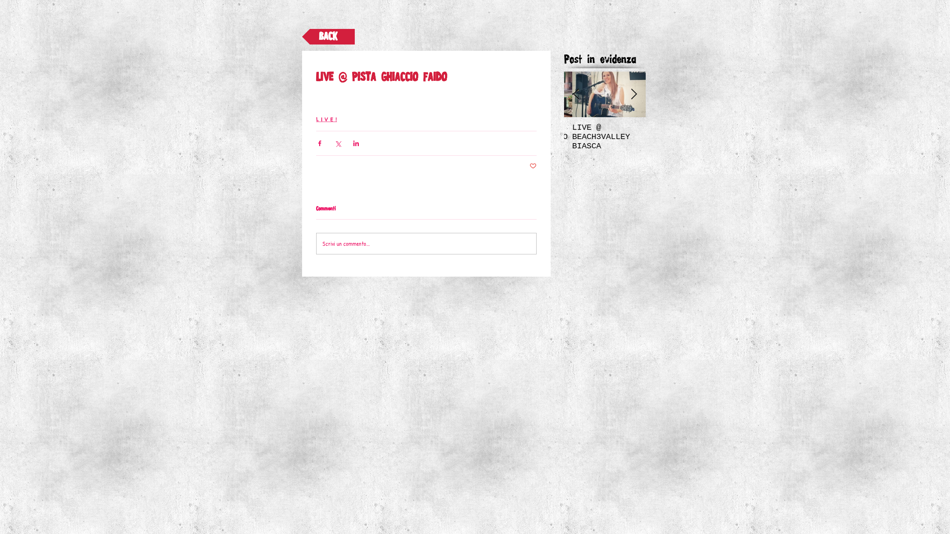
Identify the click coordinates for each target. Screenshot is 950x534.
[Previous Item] (576, 94)
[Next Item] (633, 94)
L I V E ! (326, 119)
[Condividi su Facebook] (319, 143)
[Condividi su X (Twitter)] (337, 143)
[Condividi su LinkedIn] (356, 143)
